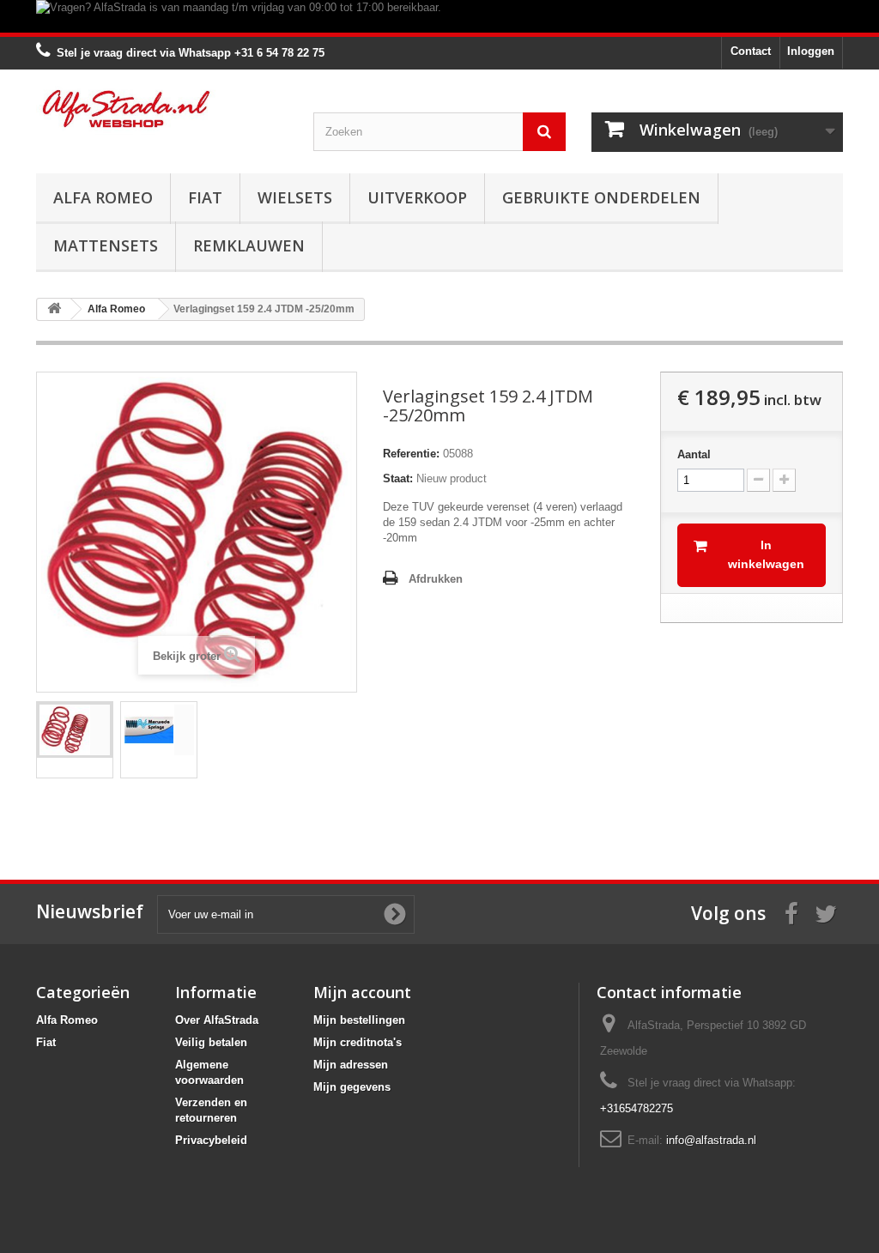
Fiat (205, 197)
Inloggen (810, 51)
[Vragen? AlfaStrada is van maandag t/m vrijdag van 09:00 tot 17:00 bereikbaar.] (439, 16)
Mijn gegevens (352, 1086)
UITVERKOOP (417, 197)
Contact (750, 51)
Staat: (398, 478)
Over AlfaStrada (216, 1020)
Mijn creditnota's (357, 1042)
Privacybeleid (211, 1140)
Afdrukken (436, 578)
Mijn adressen (350, 1064)
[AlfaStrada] (162, 108)
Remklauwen (249, 245)
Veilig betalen (211, 1042)
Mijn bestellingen (359, 1020)
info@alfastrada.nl (711, 1140)
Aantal (694, 454)
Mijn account (362, 992)
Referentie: (411, 453)
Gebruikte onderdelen (601, 197)
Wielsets (295, 197)
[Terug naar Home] (54, 309)
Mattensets (105, 245)
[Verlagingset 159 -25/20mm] (74, 730)
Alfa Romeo (103, 197)
